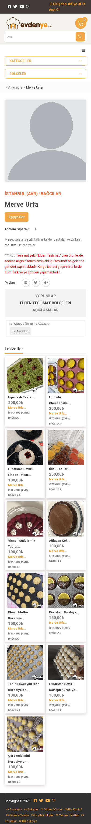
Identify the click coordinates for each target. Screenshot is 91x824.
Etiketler (33, 809)
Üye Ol (75, 4)
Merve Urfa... (17, 407)
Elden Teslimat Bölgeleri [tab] (45, 303)
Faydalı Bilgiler (44, 815)
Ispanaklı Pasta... (21, 397)
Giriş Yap (59, 4)
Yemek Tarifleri (69, 815)
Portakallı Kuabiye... (64, 612)
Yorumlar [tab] (45, 296)
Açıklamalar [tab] (46, 310)
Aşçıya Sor (16, 217)
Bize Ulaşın (29, 821)
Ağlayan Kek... (59, 540)
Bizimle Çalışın (19, 815)
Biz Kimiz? (75, 809)
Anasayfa (15, 87)
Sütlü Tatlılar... (59, 469)
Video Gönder (53, 809)
